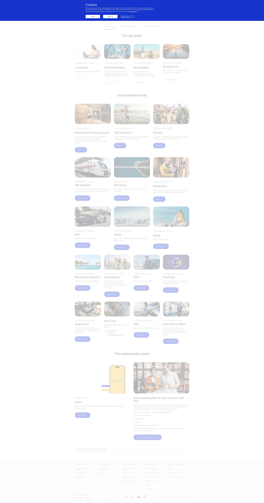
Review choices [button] (125, 16)
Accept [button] (93, 16)
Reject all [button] (110, 16)
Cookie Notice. (132, 11)
